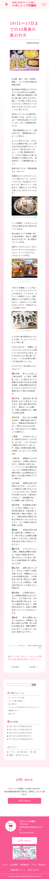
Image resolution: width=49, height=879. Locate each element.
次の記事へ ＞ (34, 667)
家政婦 (19, 659)
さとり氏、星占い (19, 656)
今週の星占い (24, 752)
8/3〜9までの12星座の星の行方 (20, 736)
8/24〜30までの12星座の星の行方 (20, 726)
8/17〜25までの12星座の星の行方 (20, 729)
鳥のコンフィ (36, 659)
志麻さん (26, 659)
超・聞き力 (12, 704)
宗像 (14, 659)
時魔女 (11, 755)
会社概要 (14, 865)
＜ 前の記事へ (15, 667)
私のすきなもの (23, 755)
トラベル (12, 752)
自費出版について (17, 870)
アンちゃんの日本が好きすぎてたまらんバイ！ (25, 707)
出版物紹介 (24, 865)
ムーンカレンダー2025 (16, 698)
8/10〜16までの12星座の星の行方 (20, 733)
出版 (34, 752)
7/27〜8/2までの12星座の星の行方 (21, 739)
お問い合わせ (24, 800)
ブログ (34, 865)
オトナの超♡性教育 (16, 701)
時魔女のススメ (14, 710)
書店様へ (42, 865)
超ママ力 (12, 714)
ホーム (5, 865)
